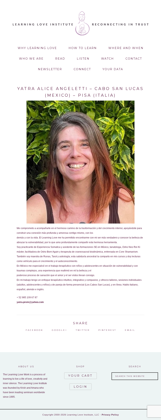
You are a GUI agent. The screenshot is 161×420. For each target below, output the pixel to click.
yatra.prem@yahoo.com (30, 302)
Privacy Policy (110, 415)
